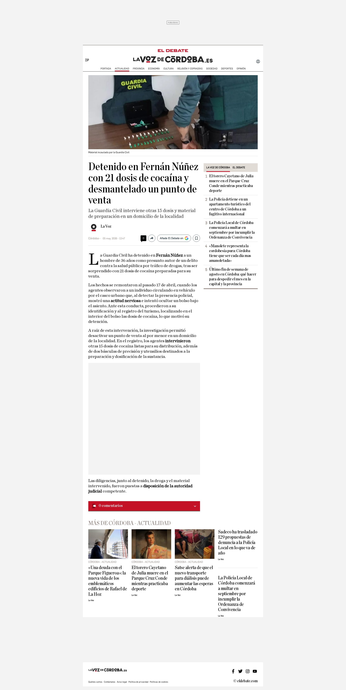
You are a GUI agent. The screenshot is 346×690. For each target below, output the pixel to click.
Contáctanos (109, 682)
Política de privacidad (138, 682)
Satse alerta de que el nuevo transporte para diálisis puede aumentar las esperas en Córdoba (194, 578)
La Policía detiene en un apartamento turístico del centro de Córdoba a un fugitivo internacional (229, 206)
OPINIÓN (241, 68)
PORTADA (106, 68)
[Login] (258, 61)
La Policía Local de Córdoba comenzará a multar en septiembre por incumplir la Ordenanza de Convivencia (232, 230)
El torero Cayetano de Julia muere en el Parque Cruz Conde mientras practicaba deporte (231, 183)
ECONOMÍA (154, 68)
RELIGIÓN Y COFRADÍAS (190, 68)
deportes (227, 68)
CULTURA (168, 68)
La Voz (106, 226)
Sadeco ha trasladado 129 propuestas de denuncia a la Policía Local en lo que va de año (237, 542)
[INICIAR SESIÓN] (258, 61)
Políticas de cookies (159, 682)
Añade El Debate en (171, 238)
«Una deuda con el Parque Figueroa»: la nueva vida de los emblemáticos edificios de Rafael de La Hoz (107, 580)
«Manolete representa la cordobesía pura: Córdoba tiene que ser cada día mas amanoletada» (230, 253)
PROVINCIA (139, 68)
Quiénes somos (95, 682)
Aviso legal (122, 682)
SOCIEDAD (212, 68)
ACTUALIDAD (122, 68)
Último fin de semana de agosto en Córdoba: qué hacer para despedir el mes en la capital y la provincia (232, 276)
